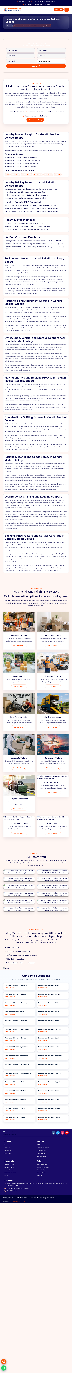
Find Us (47, 4)
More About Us (34, 120)
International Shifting (53, 758)
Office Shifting (41, 1150)
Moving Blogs (8, 1170)
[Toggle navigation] (66, 10)
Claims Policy (41, 1170)
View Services (18, 645)
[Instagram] (62, 1133)
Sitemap (39, 1175)
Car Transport (41, 1156)
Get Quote (58, 9)
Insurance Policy (42, 1164)
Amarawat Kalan (26, 174)
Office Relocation (53, 635)
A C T (7, 174)
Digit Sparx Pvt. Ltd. (19, 1201)
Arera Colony (48, 174)
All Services (40, 1145)
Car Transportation (52, 717)
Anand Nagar (38, 174)
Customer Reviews (10, 1173)
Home (8, 25)
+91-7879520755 (24, 1)
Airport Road (15, 174)
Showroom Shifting (19, 823)
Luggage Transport (19, 799)
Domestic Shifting (53, 676)
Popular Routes (9, 1167)
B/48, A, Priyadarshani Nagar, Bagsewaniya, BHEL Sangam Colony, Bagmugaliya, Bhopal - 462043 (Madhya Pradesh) (37, 1184)
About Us (7, 1148)
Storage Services (52, 823)
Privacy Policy (41, 1173)
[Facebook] (53, 1133)
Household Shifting (19, 635)
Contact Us (7, 1150)
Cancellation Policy (43, 1167)
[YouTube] (67, 1133)
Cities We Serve (9, 1164)
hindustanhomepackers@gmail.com (44, 1)
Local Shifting (19, 676)
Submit (34, 66)
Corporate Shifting (19, 758)
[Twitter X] (58, 1133)
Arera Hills (58, 174)
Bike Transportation (19, 717)
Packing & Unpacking (53, 782)
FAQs (6, 1175)
